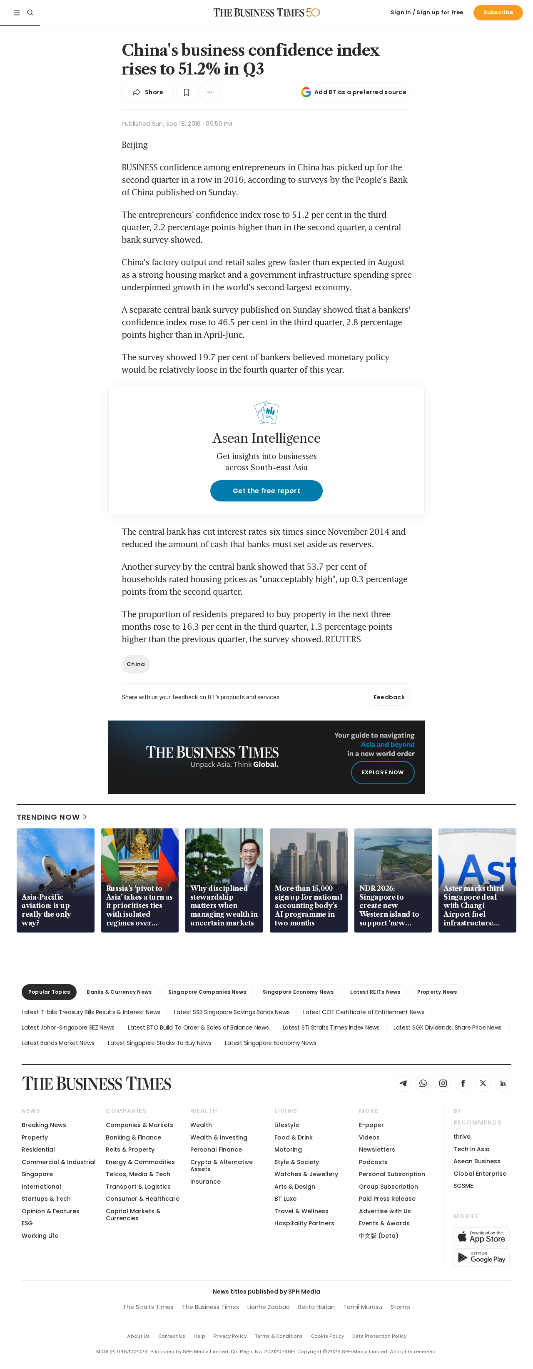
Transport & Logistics (138, 1186)
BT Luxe (285, 1198)
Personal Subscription (392, 1174)
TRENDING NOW (48, 817)
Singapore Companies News (207, 991)
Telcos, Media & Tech (138, 1174)
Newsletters (377, 1149)
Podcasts (373, 1162)
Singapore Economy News (298, 991)
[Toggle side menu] (16, 12)
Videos (369, 1137)
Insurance (205, 1181)
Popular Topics (49, 991)
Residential (38, 1149)
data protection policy (379, 1336)
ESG (27, 1223)
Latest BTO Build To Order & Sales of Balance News (198, 1027)
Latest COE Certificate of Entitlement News (363, 1012)
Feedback (389, 697)
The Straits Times (148, 1307)
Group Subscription (388, 1186)
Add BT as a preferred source (360, 92)
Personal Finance (216, 1149)
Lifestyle (286, 1125)
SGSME (463, 1186)
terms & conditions (279, 1336)
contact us (171, 1336)
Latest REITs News (375, 991)
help (199, 1336)
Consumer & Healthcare (142, 1198)
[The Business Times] (259, 12)
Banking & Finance (133, 1137)
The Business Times (210, 1307)
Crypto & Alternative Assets (221, 1165)
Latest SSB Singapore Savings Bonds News (231, 1012)
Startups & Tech (46, 1198)
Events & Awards (384, 1223)
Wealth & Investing (218, 1137)
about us (138, 1336)
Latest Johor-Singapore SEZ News (68, 1027)
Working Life (40, 1236)
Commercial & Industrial (59, 1162)
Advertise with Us (385, 1211)
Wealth (201, 1125)
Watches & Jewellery (306, 1174)
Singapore (37, 1174)
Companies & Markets (139, 1125)
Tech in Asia (471, 1149)
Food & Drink (293, 1137)
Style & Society (296, 1162)
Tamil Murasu (362, 1307)
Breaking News (44, 1125)
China (136, 664)
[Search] (30, 12)
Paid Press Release (387, 1198)
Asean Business (477, 1161)
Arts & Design (294, 1186)
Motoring (288, 1149)
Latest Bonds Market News (58, 1043)
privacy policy (230, 1336)
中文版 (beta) (379, 1236)
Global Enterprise (479, 1174)
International (41, 1186)
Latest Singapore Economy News (270, 1043)
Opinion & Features (51, 1211)
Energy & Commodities (140, 1162)
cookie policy (327, 1336)
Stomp (400, 1307)
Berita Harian (316, 1307)
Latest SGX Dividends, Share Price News (448, 1027)
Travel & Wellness (301, 1211)
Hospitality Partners (304, 1223)
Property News (437, 991)
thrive (462, 1136)
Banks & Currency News (119, 991)
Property (35, 1137)
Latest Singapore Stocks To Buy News (159, 1043)
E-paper (371, 1125)
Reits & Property (130, 1149)
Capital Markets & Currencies (133, 1214)
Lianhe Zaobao (268, 1307)
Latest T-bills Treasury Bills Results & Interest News (91, 1012)
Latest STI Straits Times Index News (331, 1027)
